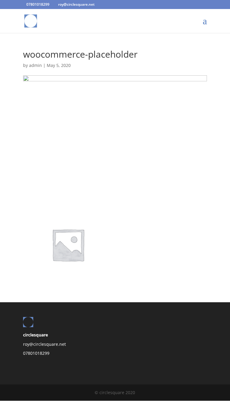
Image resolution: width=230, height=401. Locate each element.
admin (35, 65)
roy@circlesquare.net (44, 344)
